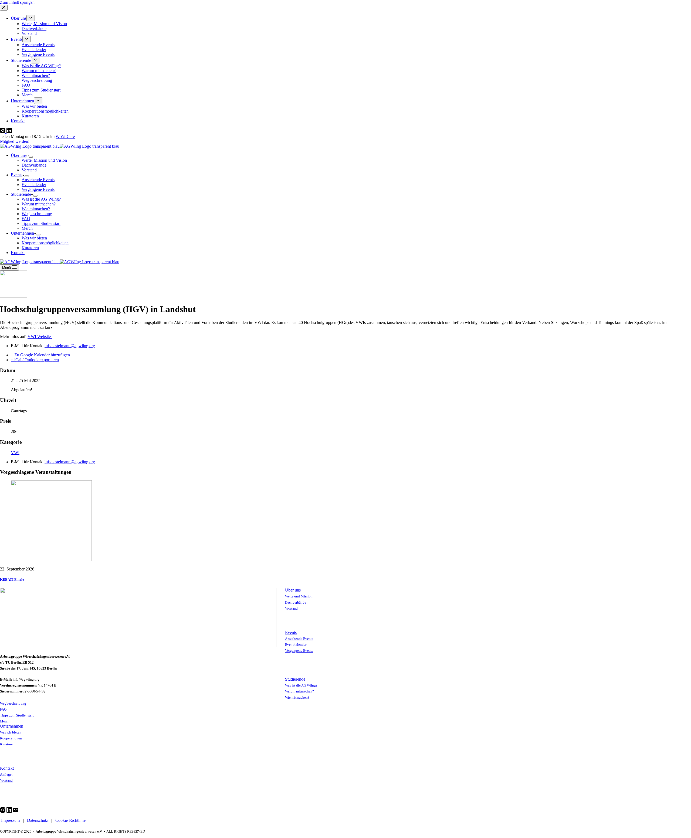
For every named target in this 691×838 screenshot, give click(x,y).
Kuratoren (30, 247)
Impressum (10, 820)
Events (16, 175)
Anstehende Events (38, 179)
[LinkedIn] (9, 131)
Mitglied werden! (14, 141)
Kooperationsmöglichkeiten (45, 243)
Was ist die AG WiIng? (41, 199)
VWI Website (40, 336)
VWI (15, 452)
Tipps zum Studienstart (41, 223)
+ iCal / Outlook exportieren (35, 359)
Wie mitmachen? (36, 209)
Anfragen (6, 774)
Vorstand (29, 170)
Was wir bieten (34, 238)
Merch (27, 228)
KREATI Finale (12, 579)
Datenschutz (37, 820)
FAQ (26, 218)
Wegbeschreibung (37, 213)
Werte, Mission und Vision (44, 160)
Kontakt (18, 252)
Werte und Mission (299, 596)
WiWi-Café (65, 136)
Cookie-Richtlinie (70, 820)
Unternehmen (22, 233)
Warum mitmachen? (39, 204)
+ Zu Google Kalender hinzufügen (40, 355)
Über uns (18, 155)
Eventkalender (34, 184)
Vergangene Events (38, 189)
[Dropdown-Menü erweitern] (31, 157)
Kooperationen (11, 738)
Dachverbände (34, 165)
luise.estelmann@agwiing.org (70, 345)
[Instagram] (3, 131)
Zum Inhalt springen (17, 2)
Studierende (21, 194)
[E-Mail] (15, 811)
